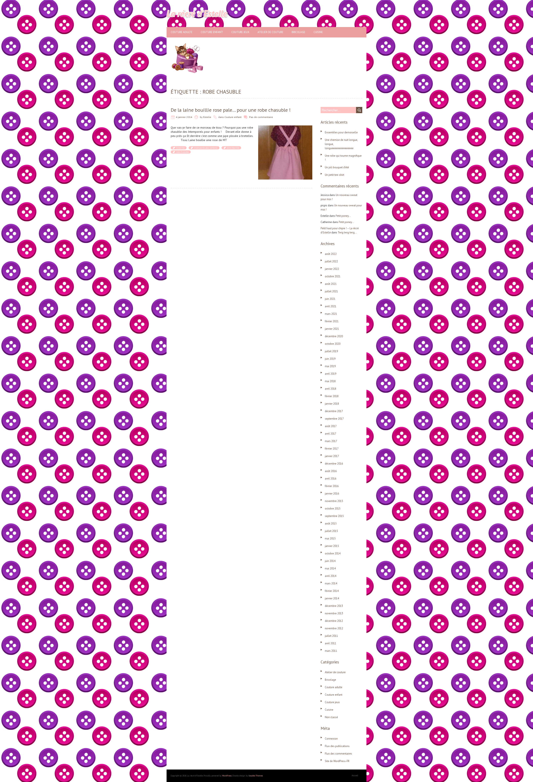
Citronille (180, 147)
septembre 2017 (334, 418)
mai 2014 (330, 568)
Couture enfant (212, 32)
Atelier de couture (270, 32)
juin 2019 (330, 359)
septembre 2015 (334, 516)
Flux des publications (337, 746)
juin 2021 (330, 299)
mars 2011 (331, 651)
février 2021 (332, 321)
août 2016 (331, 471)
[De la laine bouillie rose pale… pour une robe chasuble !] (285, 127)
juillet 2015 (331, 531)
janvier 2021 (332, 329)
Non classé (331, 717)
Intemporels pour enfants (205, 147)
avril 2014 (330, 576)
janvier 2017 (332, 456)
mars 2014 (331, 583)
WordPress (227, 775)
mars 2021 (331, 314)
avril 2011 (330, 643)
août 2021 (331, 284)
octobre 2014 (332, 553)
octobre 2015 (332, 508)
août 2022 (331, 254)
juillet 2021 (331, 291)
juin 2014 (330, 561)
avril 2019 (330, 374)
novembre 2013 (334, 613)
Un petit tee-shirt (334, 175)
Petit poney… (343, 216)
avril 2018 (330, 388)
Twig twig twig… (347, 232)
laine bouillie (233, 147)
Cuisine (318, 32)
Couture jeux (240, 32)
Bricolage (298, 32)
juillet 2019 (331, 351)
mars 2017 (331, 441)
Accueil (355, 775)
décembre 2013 (334, 606)
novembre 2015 (334, 501)
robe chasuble (182, 152)
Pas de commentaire (261, 117)
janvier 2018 (332, 403)
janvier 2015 (332, 546)
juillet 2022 (331, 261)
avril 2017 (330, 433)
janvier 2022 (332, 269)
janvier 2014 (332, 598)
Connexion (331, 738)
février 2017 (332, 448)
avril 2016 (330, 478)
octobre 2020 (332, 344)
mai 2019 (330, 366)
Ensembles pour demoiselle (341, 132)
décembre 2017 (334, 411)
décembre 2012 (334, 621)
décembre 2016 (334, 463)
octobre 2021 (332, 276)
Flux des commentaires (338, 753)
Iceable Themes (256, 775)
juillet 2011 (331, 636)
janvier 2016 (332, 493)
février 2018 (332, 396)
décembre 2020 (334, 336)
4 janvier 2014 (184, 117)
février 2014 (332, 591)
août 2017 (331, 426)
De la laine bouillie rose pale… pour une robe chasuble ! (231, 110)
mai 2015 (330, 538)
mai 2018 (330, 381)
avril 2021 (330, 306)
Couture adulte (181, 32)
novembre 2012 (334, 628)
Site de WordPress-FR (337, 761)
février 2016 (332, 486)
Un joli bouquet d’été (337, 167)
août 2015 (331, 523)
